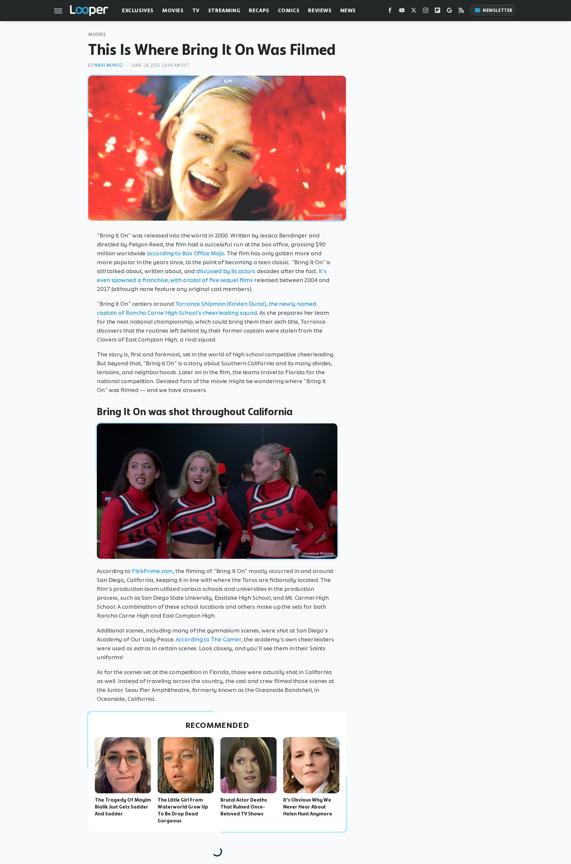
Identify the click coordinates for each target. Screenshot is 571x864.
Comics (289, 10)
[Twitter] (413, 12)
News (348, 10)
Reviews (319, 10)
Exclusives (138, 10)
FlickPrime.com (152, 571)
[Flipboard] (437, 12)
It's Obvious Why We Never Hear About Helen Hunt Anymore (307, 807)
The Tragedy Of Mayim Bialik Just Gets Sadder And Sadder (123, 807)
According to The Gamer (208, 639)
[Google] (449, 12)
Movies (173, 10)
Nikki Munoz (109, 65)
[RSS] (461, 12)
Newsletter (498, 10)
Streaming (224, 10)
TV (196, 10)
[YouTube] (402, 12)
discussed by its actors (225, 271)
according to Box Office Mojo (185, 253)
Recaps (259, 10)
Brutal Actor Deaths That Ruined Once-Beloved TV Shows (243, 807)
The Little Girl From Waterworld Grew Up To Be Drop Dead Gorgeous (183, 810)
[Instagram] (425, 12)
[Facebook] (390, 12)
